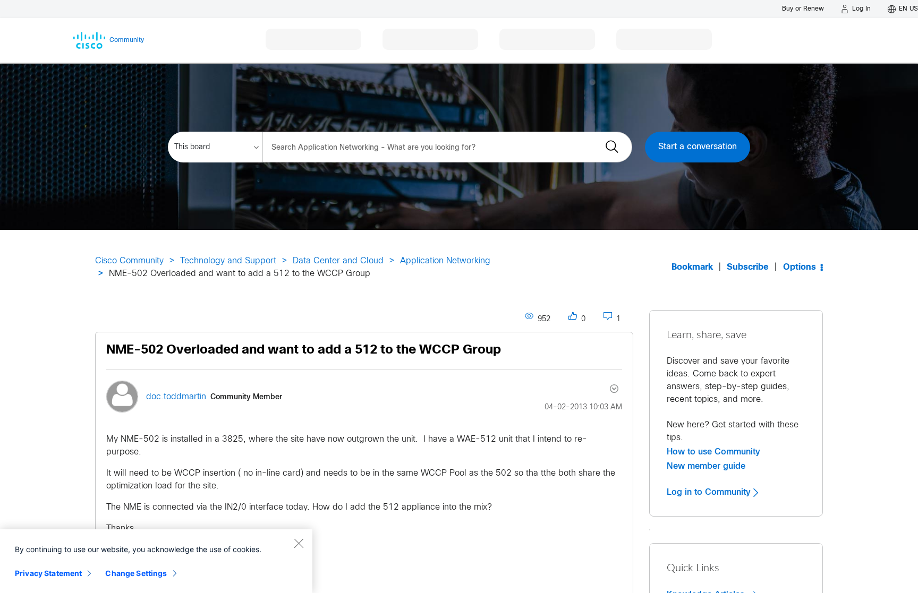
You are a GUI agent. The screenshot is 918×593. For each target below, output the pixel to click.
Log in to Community (710, 492)
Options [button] (799, 267)
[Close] (298, 543)
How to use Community (713, 452)
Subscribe (748, 267)
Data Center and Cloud (338, 261)
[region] (156, 561)
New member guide (706, 466)
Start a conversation (697, 147)
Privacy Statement (48, 573)
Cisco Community (129, 261)
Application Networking (445, 261)
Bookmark (692, 267)
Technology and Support (228, 261)
